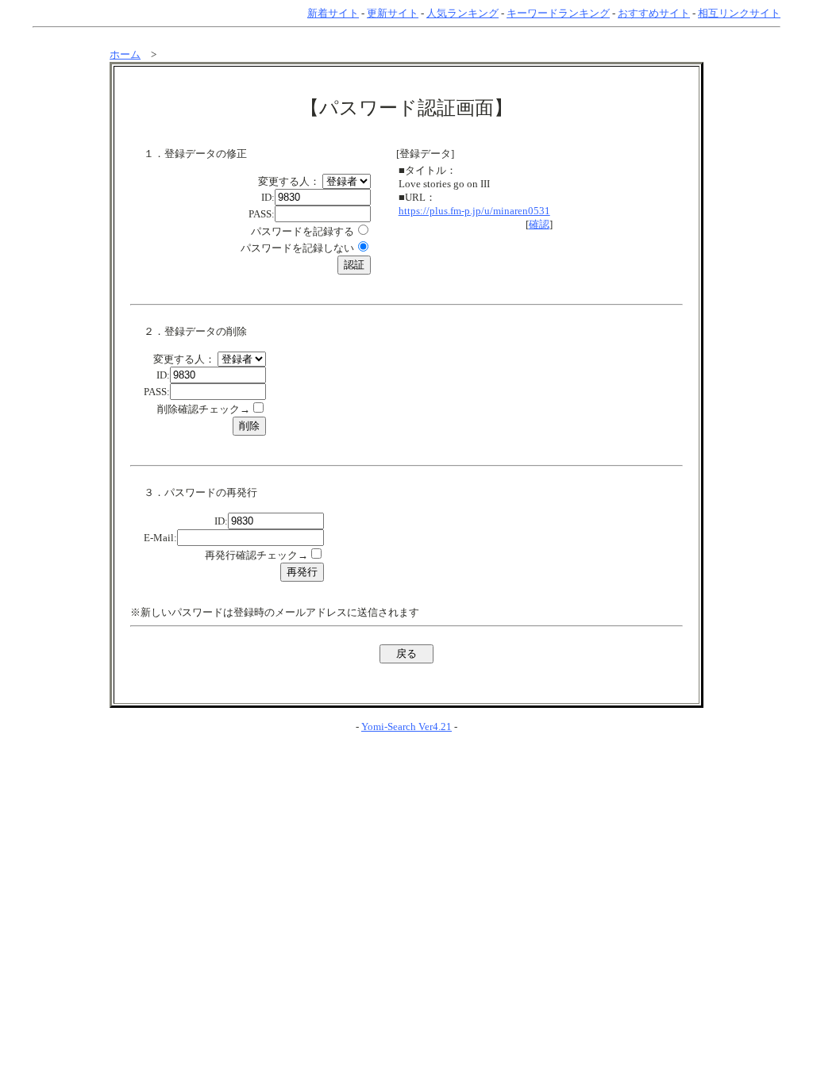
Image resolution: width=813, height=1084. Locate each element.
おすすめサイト (654, 13)
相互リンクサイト (739, 13)
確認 (539, 224)
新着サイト (333, 13)
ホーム (125, 54)
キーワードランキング (558, 13)
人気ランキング (462, 13)
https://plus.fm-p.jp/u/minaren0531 (474, 211)
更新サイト (392, 13)
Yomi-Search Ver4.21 (406, 726)
